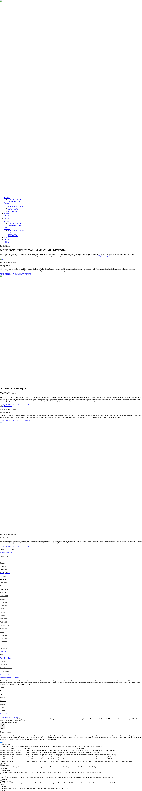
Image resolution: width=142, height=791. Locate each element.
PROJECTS (4, 576)
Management (4, 619)
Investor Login (4, 671)
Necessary (5, 743)
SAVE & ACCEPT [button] (6, 790)
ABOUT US (4, 556)
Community (3, 566)
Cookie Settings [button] (5, 722)
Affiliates (6, 213)
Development (4, 602)
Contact (6, 218)
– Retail (2, 615)
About (2, 691)
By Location (4, 589)
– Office (2, 609)
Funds (2, 632)
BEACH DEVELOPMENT (16, 206)
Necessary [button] (3, 741)
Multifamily (3, 579)
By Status (3, 592)
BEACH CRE (12, 208)
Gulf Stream (3, 638)
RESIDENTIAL (13, 212)
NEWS (2, 655)
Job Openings (4, 648)
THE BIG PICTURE (14, 201)
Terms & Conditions (6, 668)
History (2, 560)
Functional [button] (3, 763)
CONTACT (3, 661)
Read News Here (5, 658)
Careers (6, 215)
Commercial (3, 605)
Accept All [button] (13, 722)
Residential (3, 582)
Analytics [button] (3, 774)
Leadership (3, 569)
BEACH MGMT (13, 210)
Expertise (7, 205)
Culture (2, 563)
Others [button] (2, 785)
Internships (3, 651)
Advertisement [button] (4, 779)
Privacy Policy (4, 664)
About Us (7, 198)
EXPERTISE (4, 596)
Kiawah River (4, 635)
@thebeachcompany (6, 552)
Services (2, 599)
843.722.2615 (4, 674)
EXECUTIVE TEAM (14, 199)
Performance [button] (4, 768)
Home (2, 688)
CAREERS (3, 641)
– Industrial (3, 612)
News (5, 217)
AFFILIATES (4, 625)
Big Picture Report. (104, 256)
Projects (6, 203)
